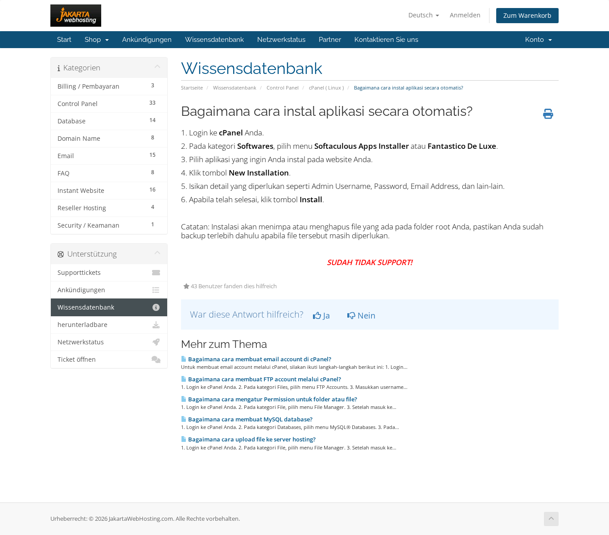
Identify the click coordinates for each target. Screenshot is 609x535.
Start (64, 40)
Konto (536, 40)
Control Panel (283, 87)
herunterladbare (82, 325)
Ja (325, 315)
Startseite (192, 87)
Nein (365, 315)
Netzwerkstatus (281, 40)
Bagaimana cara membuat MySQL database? (250, 419)
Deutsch (421, 15)
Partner (330, 40)
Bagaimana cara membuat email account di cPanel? (259, 359)
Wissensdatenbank (214, 40)
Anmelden (465, 15)
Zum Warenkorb (527, 15)
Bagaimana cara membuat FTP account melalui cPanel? (264, 379)
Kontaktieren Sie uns (386, 40)
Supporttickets (79, 273)
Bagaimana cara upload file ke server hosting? (251, 439)
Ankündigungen (147, 40)
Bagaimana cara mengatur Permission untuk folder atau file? (272, 399)
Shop (94, 40)
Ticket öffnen (77, 359)
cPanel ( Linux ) (326, 87)
